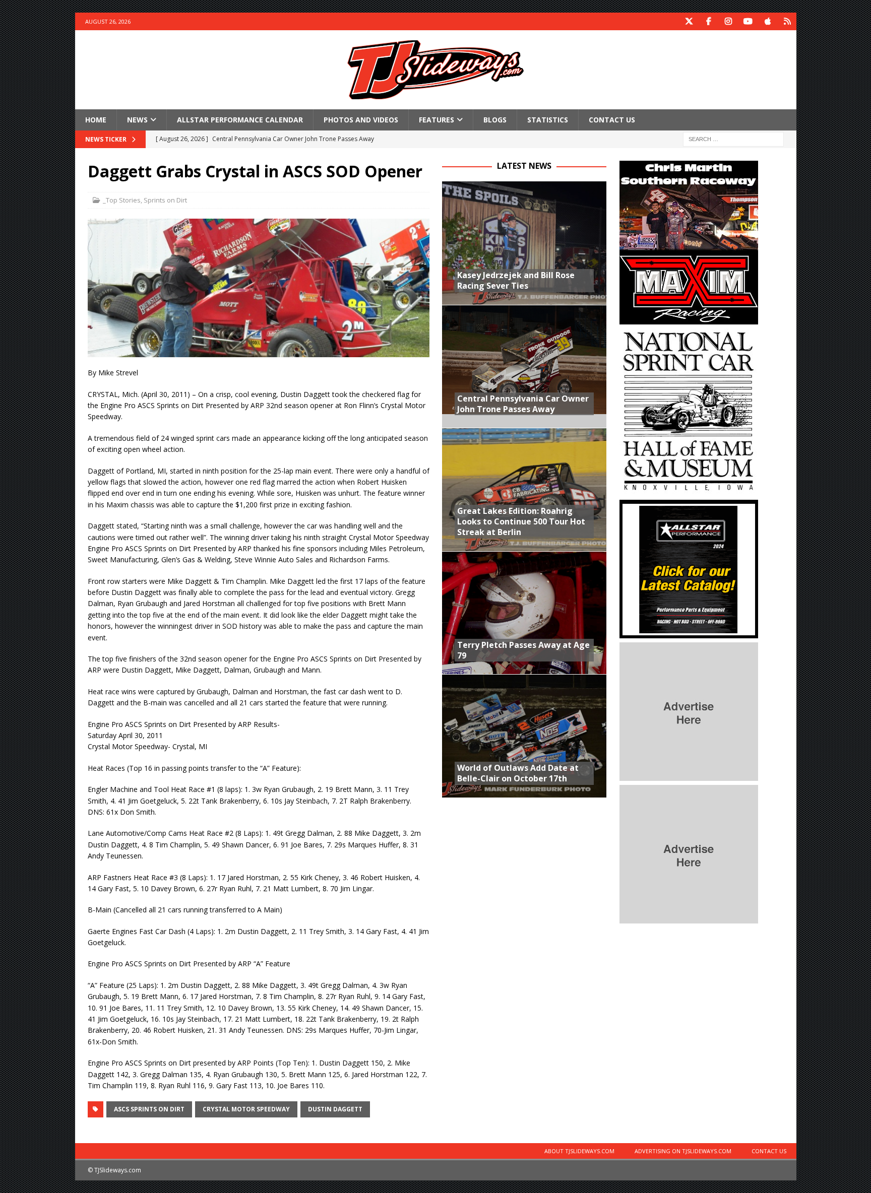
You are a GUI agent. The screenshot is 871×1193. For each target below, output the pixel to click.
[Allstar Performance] (688, 632)
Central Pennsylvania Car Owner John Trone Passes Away (523, 404)
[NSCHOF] (688, 490)
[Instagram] (728, 21)
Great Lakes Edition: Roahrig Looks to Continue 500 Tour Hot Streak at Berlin (521, 521)
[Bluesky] (787, 21)
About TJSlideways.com (579, 1151)
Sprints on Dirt (165, 200)
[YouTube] (748, 21)
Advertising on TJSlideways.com (683, 1151)
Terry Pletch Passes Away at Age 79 (523, 650)
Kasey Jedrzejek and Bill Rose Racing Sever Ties (516, 280)
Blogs (495, 119)
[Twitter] (689, 21)
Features (436, 119)
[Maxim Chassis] (688, 318)
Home (95, 119)
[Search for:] (733, 139)
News (137, 119)
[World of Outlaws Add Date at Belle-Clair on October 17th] (524, 736)
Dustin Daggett (335, 1109)
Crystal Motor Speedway (246, 1109)
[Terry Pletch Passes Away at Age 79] (524, 613)
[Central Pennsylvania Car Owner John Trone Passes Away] (524, 366)
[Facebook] (709, 21)
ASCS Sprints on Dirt (149, 1109)
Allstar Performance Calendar (240, 119)
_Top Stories (122, 200)
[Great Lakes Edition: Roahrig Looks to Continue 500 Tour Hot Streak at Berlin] (524, 489)
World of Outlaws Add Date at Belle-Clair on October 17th (518, 773)
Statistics (547, 119)
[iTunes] (768, 21)
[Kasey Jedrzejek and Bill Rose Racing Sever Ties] (524, 243)
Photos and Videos (361, 119)
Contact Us (612, 119)
